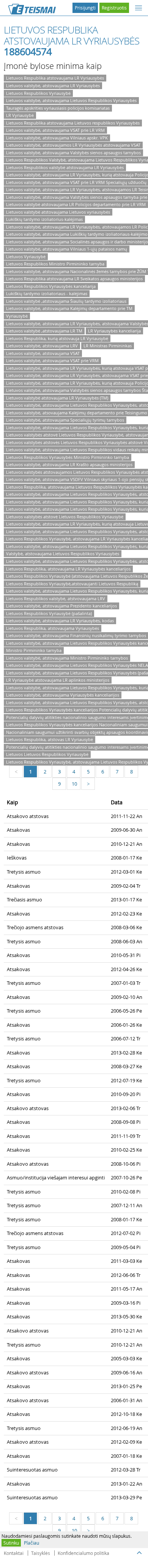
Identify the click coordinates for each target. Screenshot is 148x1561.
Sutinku (11, 1543)
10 (74, 783)
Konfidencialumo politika (83, 1553)
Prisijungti (85, 8)
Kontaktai (14, 1553)
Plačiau (31, 1543)
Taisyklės (40, 1553)
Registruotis (114, 8)
